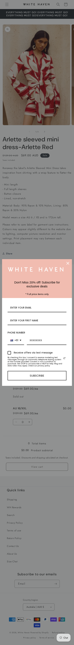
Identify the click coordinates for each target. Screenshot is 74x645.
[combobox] (16, 340)
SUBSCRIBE (37, 376)
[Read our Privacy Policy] (64, 358)
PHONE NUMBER (16, 332)
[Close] (68, 263)
